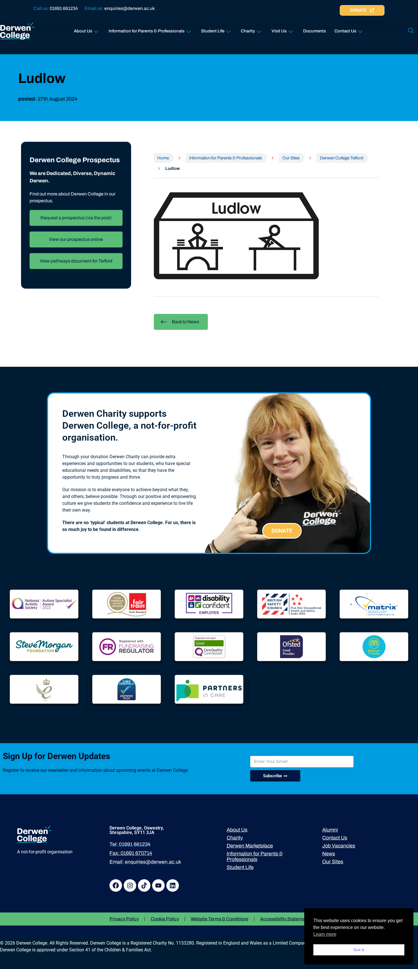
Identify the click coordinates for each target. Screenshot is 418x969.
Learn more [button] (324, 934)
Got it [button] (358, 949)
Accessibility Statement (284, 918)
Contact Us (345, 31)
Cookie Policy (165, 918)
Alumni (330, 830)
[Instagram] (130, 885)
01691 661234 (64, 8)
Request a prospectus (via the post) (76, 217)
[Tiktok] (144, 885)
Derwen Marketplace (250, 846)
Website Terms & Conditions (219, 918)
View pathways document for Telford (76, 261)
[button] (411, 31)
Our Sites (291, 158)
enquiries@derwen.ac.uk (129, 8)
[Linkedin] (172, 885)
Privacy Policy (124, 918)
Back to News (185, 321)
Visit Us (279, 31)
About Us (83, 31)
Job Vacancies (338, 846)
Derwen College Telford (341, 158)
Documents (314, 31)
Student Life (212, 31)
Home (163, 158)
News (328, 854)
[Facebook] (115, 885)
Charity (248, 31)
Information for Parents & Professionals (147, 31)
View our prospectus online (76, 239)
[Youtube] (158, 885)
